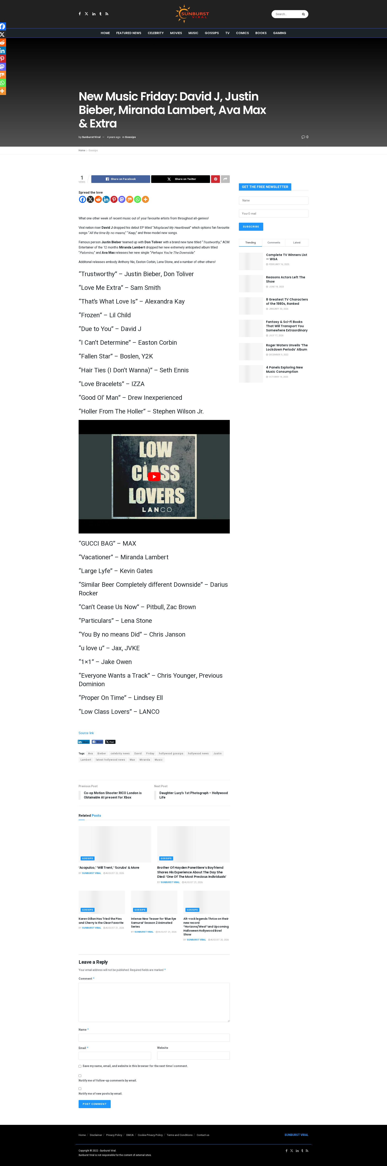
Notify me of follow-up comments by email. (108, 1080)
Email (84, 1048)
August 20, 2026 (219, 940)
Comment (87, 979)
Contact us (203, 1135)
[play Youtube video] (154, 476)
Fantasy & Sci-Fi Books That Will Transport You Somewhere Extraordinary (287, 326)
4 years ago (114, 137)
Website (162, 1048)
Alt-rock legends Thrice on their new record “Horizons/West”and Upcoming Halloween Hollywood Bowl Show (206, 926)
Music (193, 33)
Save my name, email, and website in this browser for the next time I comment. (135, 1066)
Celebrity (156, 33)
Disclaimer (96, 1135)
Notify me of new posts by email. (100, 1094)
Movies (176, 33)
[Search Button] (304, 14)
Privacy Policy (114, 1135)
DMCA (130, 1135)
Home (105, 33)
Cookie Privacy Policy (150, 1135)
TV (227, 33)
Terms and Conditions (179, 1135)
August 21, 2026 (193, 882)
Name (84, 1030)
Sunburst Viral (91, 137)
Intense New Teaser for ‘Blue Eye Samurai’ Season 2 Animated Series (153, 923)
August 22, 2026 (114, 873)
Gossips (212, 33)
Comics (242, 33)
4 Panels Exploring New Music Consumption (284, 369)
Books (261, 33)
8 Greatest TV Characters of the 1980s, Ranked (287, 301)
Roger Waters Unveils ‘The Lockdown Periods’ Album (287, 347)
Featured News (128, 33)
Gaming (279, 33)
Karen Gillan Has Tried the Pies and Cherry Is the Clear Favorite (101, 921)
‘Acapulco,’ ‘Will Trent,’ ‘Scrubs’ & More (109, 867)
